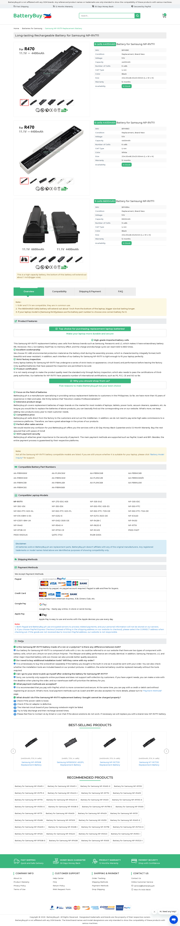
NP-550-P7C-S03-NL (24, 511)
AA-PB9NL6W (135, 483)
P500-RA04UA (21, 535)
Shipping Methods (100, 882)
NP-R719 (132, 525)
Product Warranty (21, 882)
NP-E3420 (133, 516)
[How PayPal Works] (123, 907)
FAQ (120, 291)
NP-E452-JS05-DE (60, 520)
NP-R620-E (95, 525)
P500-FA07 (133, 530)
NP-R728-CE (20, 530)
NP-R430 (132, 520)
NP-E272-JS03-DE (99, 516)
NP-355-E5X (57, 506)
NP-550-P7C (134, 506)
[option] (51, 71)
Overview (29, 291)
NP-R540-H (57, 525)
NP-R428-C (95, 520)
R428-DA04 (95, 535)
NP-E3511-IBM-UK (22, 520)
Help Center (58, 878)
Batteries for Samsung (32, 28)
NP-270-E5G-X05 (60, 501)
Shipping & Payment (90, 291)
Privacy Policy (20, 886)
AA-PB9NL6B (58, 483)
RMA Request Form (61, 889)
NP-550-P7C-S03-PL (62, 511)
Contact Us (136, 878)
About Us (18, 878)
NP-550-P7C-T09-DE (100, 511)
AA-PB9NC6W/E (136, 478)
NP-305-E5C (134, 501)
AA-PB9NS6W (20, 473)
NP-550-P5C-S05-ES (100, 506)
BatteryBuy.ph (53, 917)
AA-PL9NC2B (96, 478)
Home (16, 28)
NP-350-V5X (19, 506)
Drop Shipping (98, 889)
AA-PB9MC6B (135, 473)
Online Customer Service (142, 882)
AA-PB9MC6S (20, 487)
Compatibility (59, 291)
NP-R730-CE (58, 530)
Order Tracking (98, 878)
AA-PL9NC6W (58, 473)
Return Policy (59, 886)
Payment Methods (100, 886)
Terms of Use (19, 889)
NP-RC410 (95, 530)
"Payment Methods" (152, 691)
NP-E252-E (57, 516)
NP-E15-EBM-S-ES (22, 516)
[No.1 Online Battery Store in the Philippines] (33, 18)
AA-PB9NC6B (96, 473)
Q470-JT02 (57, 535)
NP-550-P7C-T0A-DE (138, 511)
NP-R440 (18, 525)
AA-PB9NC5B (20, 483)
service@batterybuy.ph (144, 886)
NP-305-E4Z (96, 501)
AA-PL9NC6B (96, 483)
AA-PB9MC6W (21, 478)
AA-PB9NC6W (58, 478)
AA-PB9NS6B (58, 487)
